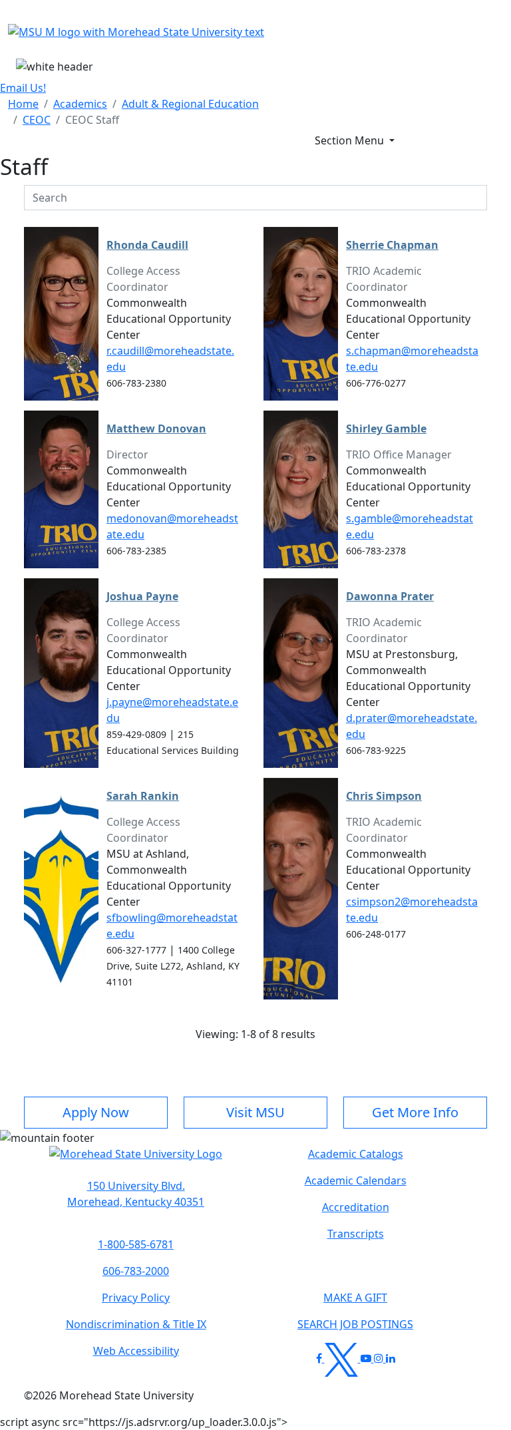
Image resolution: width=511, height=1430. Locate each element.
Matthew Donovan (156, 428)
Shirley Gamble (386, 428)
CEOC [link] (37, 119)
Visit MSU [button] (255, 1112)
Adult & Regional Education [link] (190, 103)
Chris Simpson (384, 796)
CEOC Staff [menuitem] (92, 119)
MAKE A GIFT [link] (355, 1297)
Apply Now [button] (96, 1112)
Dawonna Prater (390, 596)
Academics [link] (80, 103)
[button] (135, 1160)
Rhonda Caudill (147, 245)
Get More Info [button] (415, 1112)
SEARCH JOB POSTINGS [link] (355, 1324)
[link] (136, 1194)
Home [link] (23, 103)
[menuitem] (23, 104)
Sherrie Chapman (392, 245)
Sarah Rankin (142, 796)
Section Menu (351, 140)
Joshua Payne (142, 596)
